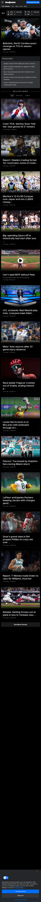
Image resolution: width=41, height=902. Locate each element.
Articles (19, 95)
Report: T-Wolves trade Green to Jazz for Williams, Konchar (20, 577)
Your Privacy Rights (20, 899)
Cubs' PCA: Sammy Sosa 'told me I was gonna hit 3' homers (19, 125)
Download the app (33, 2)
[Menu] (2, 2)
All (12, 95)
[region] (20, 886)
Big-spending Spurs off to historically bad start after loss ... (19, 238)
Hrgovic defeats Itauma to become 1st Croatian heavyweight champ (18, 84)
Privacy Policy (18, 887)
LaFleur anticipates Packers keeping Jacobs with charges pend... (19, 500)
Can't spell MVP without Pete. (19, 274)
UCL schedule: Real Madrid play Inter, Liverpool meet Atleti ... (20, 312)
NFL (13, 6)
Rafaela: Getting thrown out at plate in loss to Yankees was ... (19, 613)
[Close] (37, 871)
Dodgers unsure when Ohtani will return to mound (19, 63)
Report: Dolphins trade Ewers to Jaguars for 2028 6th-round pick (19, 68)
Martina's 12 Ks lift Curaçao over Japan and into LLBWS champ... (18, 199)
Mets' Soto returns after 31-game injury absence (18, 348)
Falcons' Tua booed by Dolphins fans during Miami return (20, 462)
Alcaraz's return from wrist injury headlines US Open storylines (20, 78)
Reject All (20, 895)
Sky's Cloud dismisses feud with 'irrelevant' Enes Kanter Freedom (19, 73)
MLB (25, 6)
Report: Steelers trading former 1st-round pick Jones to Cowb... (20, 161)
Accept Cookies (20, 891)
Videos (27, 95)
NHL (21, 6)
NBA (17, 6)
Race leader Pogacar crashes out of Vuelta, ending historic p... (19, 385)
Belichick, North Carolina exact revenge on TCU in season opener (19, 46)
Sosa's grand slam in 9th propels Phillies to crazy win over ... (18, 539)
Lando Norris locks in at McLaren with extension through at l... (16, 425)
